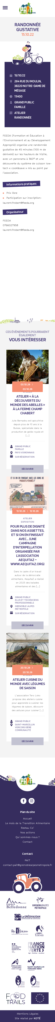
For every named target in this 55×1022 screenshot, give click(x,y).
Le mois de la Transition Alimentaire (27, 823)
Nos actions (27, 832)
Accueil (27, 818)
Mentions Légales (27, 1013)
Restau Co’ (27, 827)
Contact (27, 841)
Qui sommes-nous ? (28, 837)
